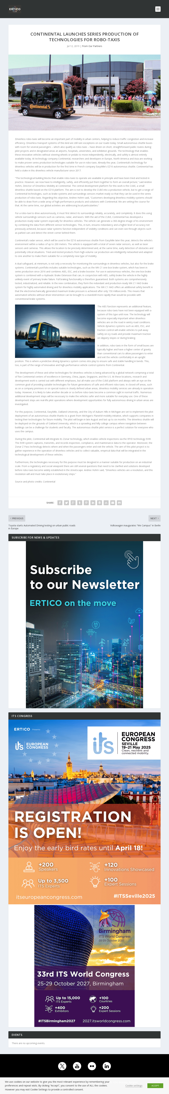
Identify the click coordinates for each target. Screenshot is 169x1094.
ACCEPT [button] (155, 1085)
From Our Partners (92, 46)
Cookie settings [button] (133, 1085)
